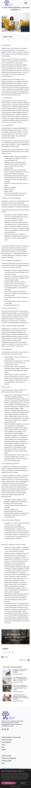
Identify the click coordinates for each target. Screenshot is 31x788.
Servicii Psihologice (6, 739)
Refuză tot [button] (23, 783)
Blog (2, 747)
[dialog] (15, 778)
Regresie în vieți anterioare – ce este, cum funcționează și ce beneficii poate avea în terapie (20, 687)
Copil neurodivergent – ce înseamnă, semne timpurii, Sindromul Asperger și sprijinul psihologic (20, 697)
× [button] (29, 770)
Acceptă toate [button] (8, 783)
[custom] (8, 729)
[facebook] (4, 652)
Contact (3, 749)
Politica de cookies (6, 760)
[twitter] (6, 652)
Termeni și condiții (6, 755)
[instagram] (9, 652)
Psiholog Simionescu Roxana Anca (11, 737)
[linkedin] (12, 652)
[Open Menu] (26, 3)
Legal (2, 763)
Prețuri (3, 744)
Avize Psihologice (6, 742)
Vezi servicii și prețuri (16, 640)
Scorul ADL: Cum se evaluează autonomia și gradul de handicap (20, 671)
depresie (12, 50)
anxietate (5, 50)
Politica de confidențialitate (8, 758)
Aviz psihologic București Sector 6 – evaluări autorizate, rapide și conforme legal (20, 679)
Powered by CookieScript (15, 786)
